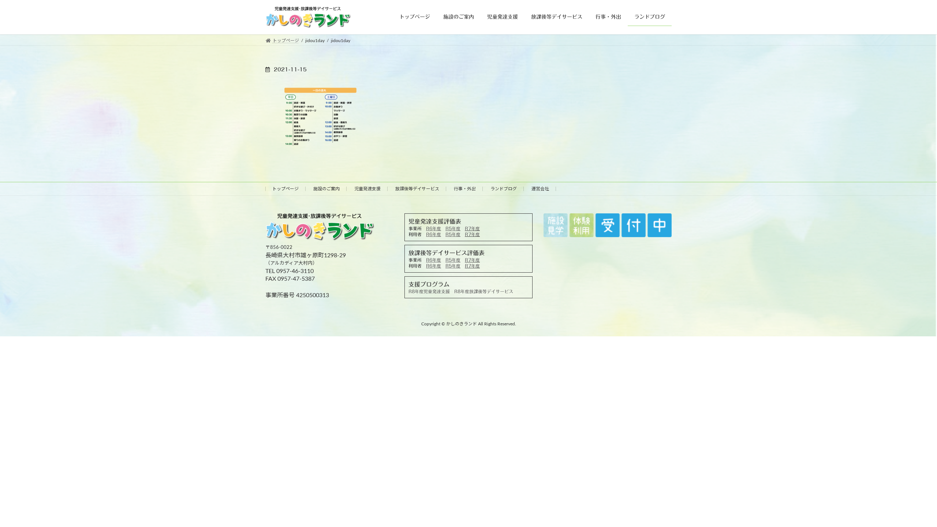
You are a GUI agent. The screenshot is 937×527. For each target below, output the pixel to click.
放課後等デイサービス (417, 189)
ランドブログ (503, 189)
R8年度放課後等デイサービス (483, 291)
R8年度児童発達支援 (429, 291)
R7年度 (472, 228)
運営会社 (540, 189)
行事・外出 (465, 189)
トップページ (285, 189)
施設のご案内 (326, 189)
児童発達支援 (367, 189)
